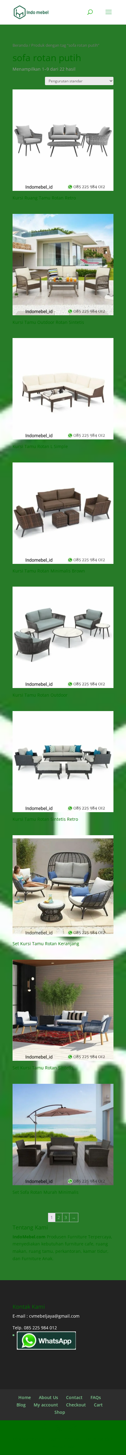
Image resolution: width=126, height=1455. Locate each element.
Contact (74, 1397)
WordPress (63, 1446)
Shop (59, 1412)
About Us (48, 1397)
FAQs (96, 1397)
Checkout (76, 1405)
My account (46, 1405)
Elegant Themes (62, 1439)
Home (24, 1397)
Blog (21, 1405)
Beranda (20, 45)
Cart (98, 1405)
